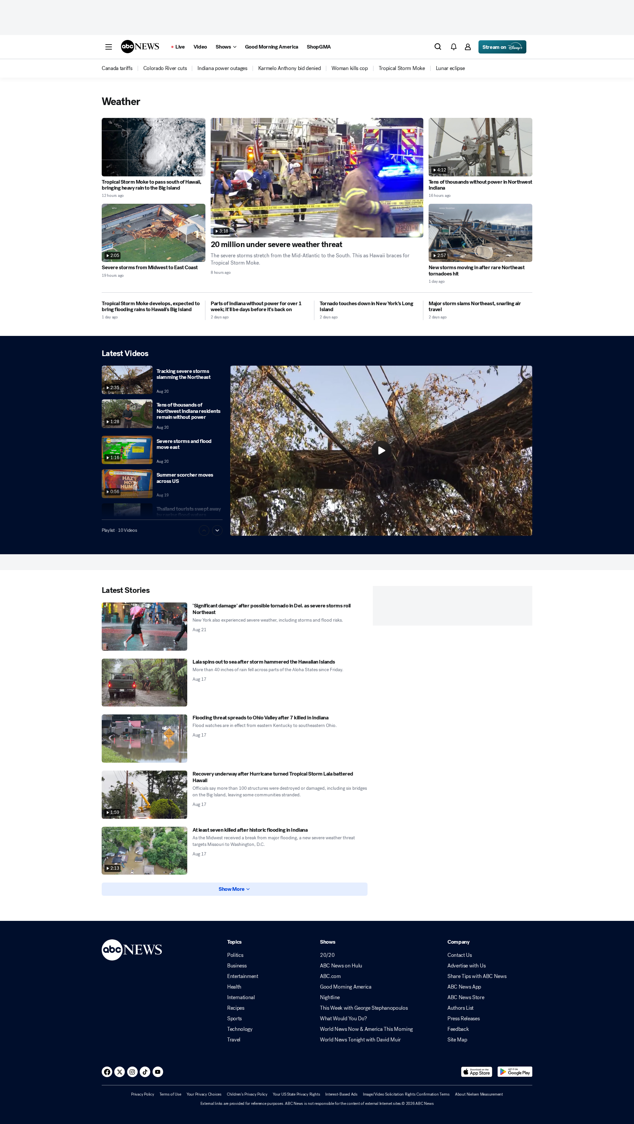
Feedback (458, 1029)
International (241, 997)
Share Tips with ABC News (476, 976)
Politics (235, 955)
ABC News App (464, 987)
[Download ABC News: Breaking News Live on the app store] (477, 1072)
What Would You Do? (343, 1018)
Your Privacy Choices (204, 1094)
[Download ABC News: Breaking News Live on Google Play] (515, 1072)
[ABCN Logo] (140, 46)
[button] (109, 47)
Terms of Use (170, 1094)
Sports (234, 1018)
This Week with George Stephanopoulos (363, 1008)
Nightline (330, 997)
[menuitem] (117, 68)
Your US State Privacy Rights (296, 1094)
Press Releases (463, 1018)
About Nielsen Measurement (479, 1094)
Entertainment (242, 976)
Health (234, 987)
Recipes (235, 1008)
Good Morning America (345, 987)
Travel (233, 1039)
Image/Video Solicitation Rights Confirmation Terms (406, 1094)
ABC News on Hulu (341, 965)
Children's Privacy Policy (247, 1094)
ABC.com (330, 976)
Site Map (457, 1039)
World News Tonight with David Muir (360, 1039)
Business (236, 965)
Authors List (460, 1008)
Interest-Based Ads (341, 1094)
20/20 (327, 955)
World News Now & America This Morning (366, 1029)
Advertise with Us (466, 965)
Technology (240, 1029)
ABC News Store (465, 997)
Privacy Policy (142, 1094)
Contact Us (459, 955)
